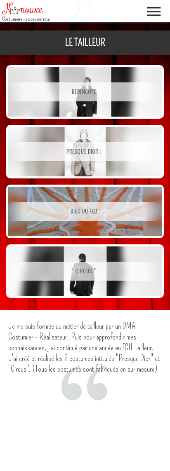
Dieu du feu (84, 211)
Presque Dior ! (83, 151)
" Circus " (83, 271)
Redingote (84, 92)
